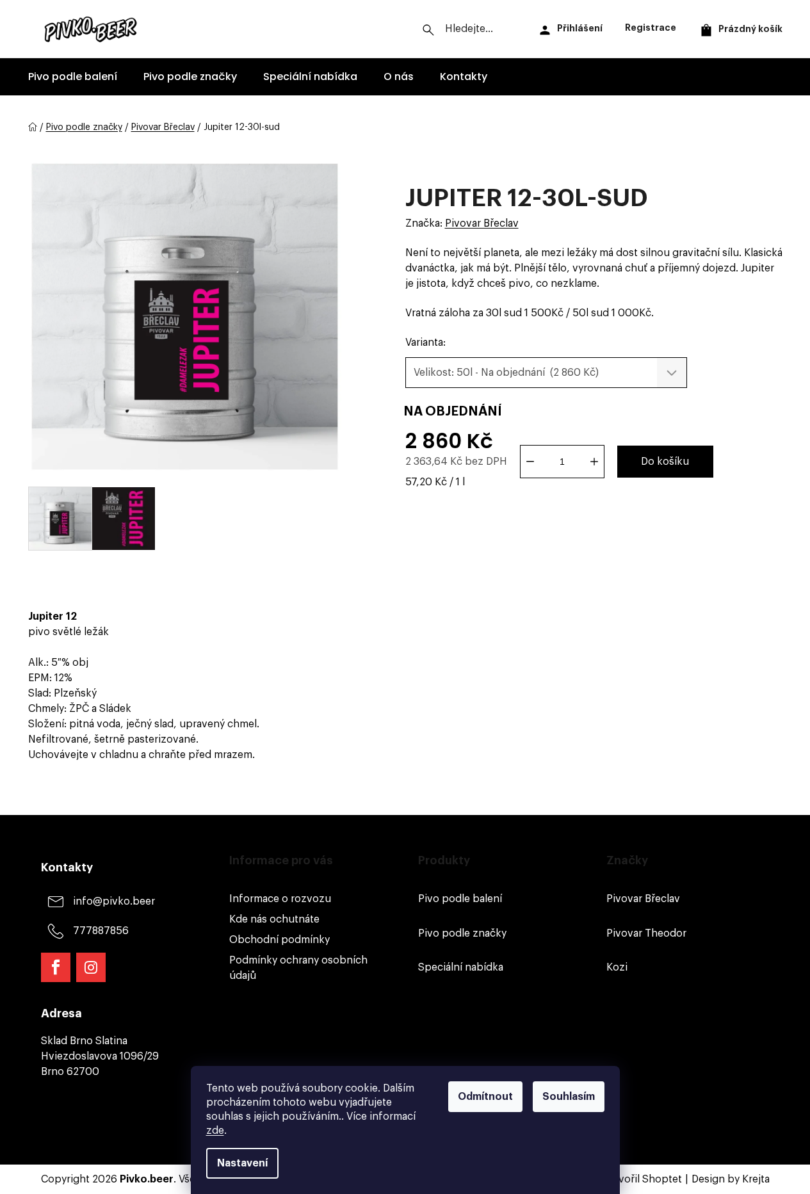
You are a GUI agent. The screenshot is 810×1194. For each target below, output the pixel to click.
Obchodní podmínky (279, 940)
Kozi (617, 967)
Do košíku (665, 461)
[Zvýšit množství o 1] (594, 462)
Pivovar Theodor (646, 933)
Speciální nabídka (460, 967)
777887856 (101, 931)
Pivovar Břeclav (482, 223)
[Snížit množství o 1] (530, 462)
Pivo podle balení (460, 899)
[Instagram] (91, 967)
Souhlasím (568, 1097)
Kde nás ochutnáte (274, 919)
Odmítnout (485, 1097)
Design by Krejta (731, 1179)
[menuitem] (72, 76)
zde (215, 1130)
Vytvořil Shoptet (642, 1179)
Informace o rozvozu (280, 899)
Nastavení (242, 1163)
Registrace (650, 27)
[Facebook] (55, 967)
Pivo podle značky (462, 933)
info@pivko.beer (114, 901)
